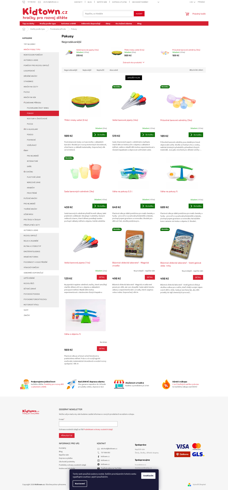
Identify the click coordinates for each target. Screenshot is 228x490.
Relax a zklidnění (31, 241)
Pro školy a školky (32, 219)
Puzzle (27, 92)
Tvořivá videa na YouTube (111, 468)
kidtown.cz (105, 456)
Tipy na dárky (29, 44)
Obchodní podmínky (140, 2)
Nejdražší (100, 70)
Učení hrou (28, 214)
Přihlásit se (66, 435)
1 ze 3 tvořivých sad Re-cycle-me (185, 384)
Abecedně (114, 70)
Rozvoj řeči (29, 283)
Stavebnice (28, 81)
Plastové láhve (34, 177)
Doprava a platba (119, 2)
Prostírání (32, 193)
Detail (102, 277)
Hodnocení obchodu (67, 468)
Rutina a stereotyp (32, 246)
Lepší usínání (29, 278)
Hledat (139, 13)
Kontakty (78, 2)
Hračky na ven (30, 97)
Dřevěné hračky (30, 76)
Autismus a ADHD (31, 60)
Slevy (26, 310)
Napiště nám (140, 449)
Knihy (26, 150)
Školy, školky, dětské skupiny (147, 453)
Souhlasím (148, 475)
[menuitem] (28, 23)
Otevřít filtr (134, 78)
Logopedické (29, 71)
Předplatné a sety (32, 225)
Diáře (29, 166)
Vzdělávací (31, 145)
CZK (191, 2)
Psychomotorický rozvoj (35, 299)
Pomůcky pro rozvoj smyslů (36, 65)
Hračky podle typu (32, 49)
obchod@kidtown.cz (109, 448)
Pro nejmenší (33, 156)
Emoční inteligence (32, 251)
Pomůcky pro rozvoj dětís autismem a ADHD (47, 385)
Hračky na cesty (31, 86)
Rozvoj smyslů (30, 235)
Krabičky (31, 187)
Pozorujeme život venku (38, 108)
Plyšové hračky (30, 198)
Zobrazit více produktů (132, 62)
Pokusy (30, 113)
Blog (90, 2)
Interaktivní (32, 161)
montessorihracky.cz (143, 468)
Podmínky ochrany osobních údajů (72, 465)
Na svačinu (28, 172)
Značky (27, 315)
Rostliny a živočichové (37, 118)
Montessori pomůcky (33, 55)
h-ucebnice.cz (140, 465)
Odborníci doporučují (33, 273)
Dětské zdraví (30, 288)
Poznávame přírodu (32, 102)
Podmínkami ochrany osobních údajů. (98, 429)
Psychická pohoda (32, 294)
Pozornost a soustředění (35, 262)
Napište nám (102, 2)
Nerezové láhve (33, 182)
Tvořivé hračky (30, 209)
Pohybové (31, 140)
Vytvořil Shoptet (199, 484)
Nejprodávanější (70, 70)
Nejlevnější (87, 70)
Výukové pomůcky (31, 267)
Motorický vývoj (31, 304)
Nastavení (80, 483)
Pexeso (30, 134)
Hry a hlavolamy (31, 129)
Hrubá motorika (31, 257)
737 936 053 (105, 452)
